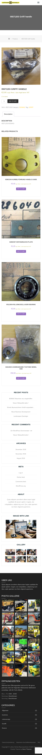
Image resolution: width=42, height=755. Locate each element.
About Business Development (20, 412)
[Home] (9, 39)
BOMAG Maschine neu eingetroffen (20, 398)
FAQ (39, 742)
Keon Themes (27, 749)
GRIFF (31, 107)
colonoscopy (6, 719)
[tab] (8, 114)
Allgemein (5, 710)
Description (8, 114)
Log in (21, 473)
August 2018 (21, 458)
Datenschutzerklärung (8, 742)
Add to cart (13, 101)
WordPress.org (21, 486)
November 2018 (21, 454)
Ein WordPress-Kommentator (20, 430)
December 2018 (21, 449)
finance (4, 728)
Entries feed (21, 477)
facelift (4, 723)
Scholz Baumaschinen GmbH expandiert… (21, 407)
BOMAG (22, 107)
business (5, 715)
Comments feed (21, 481)
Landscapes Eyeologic (21, 416)
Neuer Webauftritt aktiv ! (21, 403)
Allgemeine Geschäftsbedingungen (26, 742)
